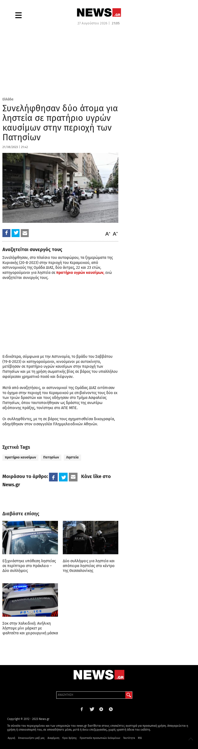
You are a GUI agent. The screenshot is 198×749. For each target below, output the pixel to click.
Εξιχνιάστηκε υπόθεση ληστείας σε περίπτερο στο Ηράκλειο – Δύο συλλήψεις (29, 566)
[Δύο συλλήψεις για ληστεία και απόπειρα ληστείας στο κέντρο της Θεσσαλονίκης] (90, 537)
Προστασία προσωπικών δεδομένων (100, 738)
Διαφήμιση (53, 738)
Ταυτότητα (129, 738)
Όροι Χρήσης (69, 738)
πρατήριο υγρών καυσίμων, (80, 272)
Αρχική (11, 738)
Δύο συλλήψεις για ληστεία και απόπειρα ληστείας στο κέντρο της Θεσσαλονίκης (89, 566)
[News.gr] (99, 12)
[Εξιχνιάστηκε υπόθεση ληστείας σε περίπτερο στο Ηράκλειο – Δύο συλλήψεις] (30, 537)
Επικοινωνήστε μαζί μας (31, 738)
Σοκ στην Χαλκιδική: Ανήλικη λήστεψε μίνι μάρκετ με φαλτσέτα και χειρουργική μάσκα (30, 628)
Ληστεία (72, 457)
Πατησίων (51, 457)
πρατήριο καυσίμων (20, 457)
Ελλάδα (7, 99)
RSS (140, 738)
